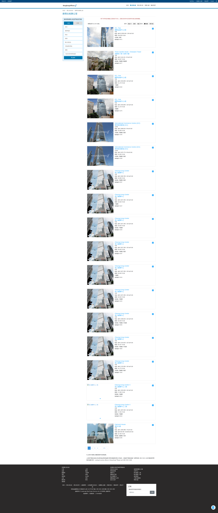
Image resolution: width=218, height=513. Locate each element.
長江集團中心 (119, 173)
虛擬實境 (83, 485)
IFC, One (118, 75)
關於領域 (109, 485)
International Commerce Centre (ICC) (127, 123)
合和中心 (136, 471)
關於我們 (153, 5)
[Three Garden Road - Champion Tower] (100, 60)
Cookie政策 (99, 493)
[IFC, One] (100, 84)
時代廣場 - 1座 (137, 472)
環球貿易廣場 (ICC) (121, 125)
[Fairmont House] (100, 433)
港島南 (63, 476)
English (212, 1)
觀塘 (86, 471)
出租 (68, 23)
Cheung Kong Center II (122, 385)
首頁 (127, 5)
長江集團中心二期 (121, 387)
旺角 (86, 479)
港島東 (63, 481)
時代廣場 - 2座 (137, 474)
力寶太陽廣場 (137, 478)
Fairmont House (120, 424)
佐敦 (86, 478)
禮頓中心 (112, 472)
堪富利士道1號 (114, 469)
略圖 (146, 23)
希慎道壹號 (113, 471)
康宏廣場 (136, 476)
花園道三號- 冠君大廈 (122, 54)
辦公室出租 (133, 5)
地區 (138, 23)
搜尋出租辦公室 (79, 10)
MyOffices (192, 1)
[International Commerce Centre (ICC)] (100, 132)
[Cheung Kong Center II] (93, 385)
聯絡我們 (116, 485)
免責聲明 (85, 493)
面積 (134, 23)
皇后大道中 (113, 479)
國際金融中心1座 (120, 77)
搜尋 (73, 57)
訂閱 (152, 492)
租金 (129, 23)
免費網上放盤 (199, 1)
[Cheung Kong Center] (100, 179)
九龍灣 (87, 472)
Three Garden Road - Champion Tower (128, 52)
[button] (112, 37)
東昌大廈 (118, 426)
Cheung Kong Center (122, 171)
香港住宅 (4, 1)
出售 (78, 23)
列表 (152, 23)
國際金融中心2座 (120, 30)
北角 (63, 478)
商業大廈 (147, 5)
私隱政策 (92, 493)
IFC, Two (118, 28)
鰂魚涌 (63, 479)
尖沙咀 (87, 476)
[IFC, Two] (100, 37)
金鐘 (63, 471)
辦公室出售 (140, 5)
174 (104, 448)
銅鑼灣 (63, 472)
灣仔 (63, 474)
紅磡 (86, 474)
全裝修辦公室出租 (92, 485)
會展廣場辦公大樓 (138, 469)
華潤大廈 (136, 479)
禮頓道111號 (113, 474)
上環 (86, 469)
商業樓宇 (10, 1)
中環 (63, 469)
